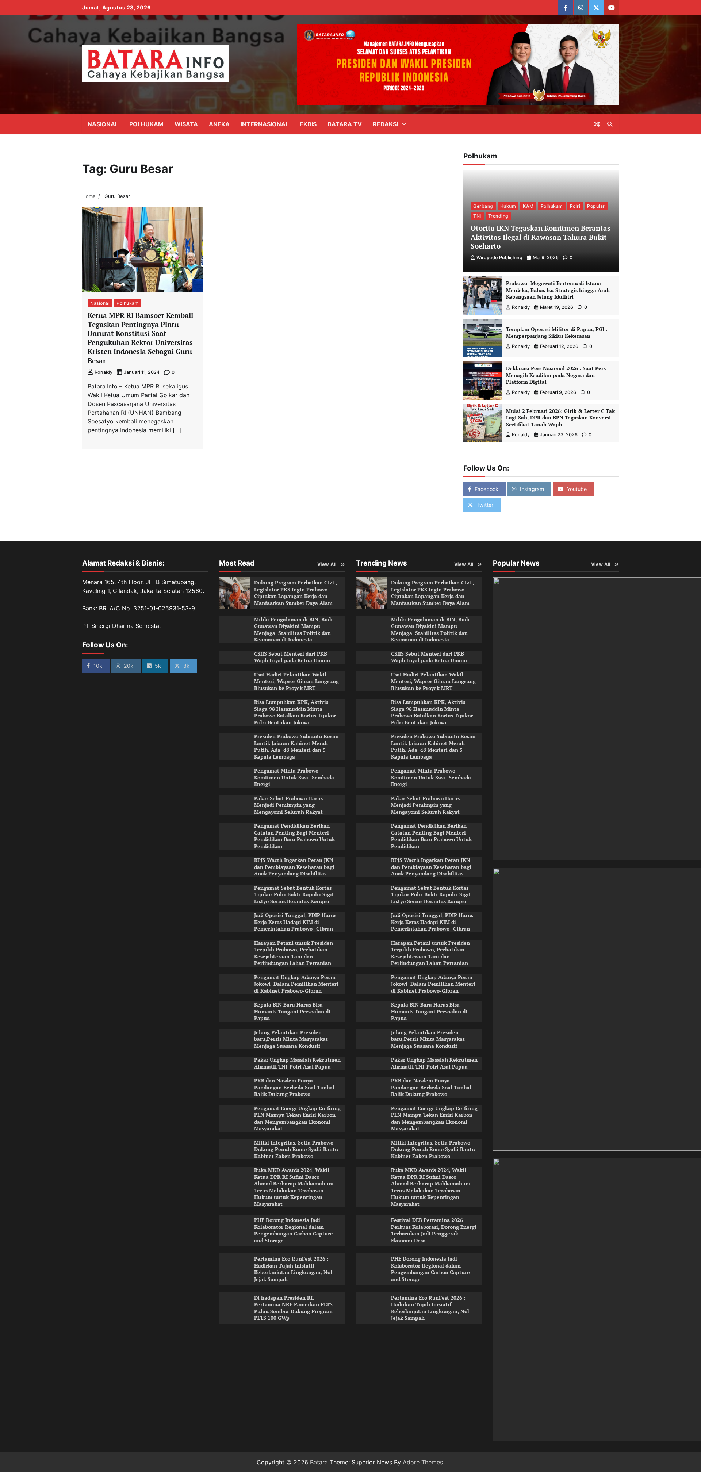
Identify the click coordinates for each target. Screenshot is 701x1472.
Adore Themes (423, 1462)
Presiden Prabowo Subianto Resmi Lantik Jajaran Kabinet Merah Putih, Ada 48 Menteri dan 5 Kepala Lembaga (296, 746)
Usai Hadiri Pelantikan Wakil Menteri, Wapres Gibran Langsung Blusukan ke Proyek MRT (296, 681)
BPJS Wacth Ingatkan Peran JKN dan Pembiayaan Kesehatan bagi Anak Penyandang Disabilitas (294, 866)
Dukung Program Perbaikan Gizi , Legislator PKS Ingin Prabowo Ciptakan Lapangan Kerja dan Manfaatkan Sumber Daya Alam (295, 592)
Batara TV (344, 124)
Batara (319, 1462)
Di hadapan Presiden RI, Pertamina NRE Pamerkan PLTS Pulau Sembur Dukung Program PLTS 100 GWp (293, 1308)
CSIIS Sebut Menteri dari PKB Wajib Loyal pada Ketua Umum (292, 657)
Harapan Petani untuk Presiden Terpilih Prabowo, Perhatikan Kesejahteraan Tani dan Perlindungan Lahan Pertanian (293, 953)
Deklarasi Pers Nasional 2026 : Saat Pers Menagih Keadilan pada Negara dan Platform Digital (556, 375)
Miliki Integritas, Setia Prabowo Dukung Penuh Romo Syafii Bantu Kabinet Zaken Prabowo (296, 1149)
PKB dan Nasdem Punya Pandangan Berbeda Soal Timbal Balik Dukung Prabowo (294, 1087)
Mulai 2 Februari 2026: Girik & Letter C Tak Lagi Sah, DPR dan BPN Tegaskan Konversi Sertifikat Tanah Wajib (560, 417)
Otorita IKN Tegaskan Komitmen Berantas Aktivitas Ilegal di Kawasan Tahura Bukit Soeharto (540, 237)
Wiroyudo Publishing (499, 257)
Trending (498, 216)
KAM (528, 205)
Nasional (103, 124)
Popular (596, 205)
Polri (575, 205)
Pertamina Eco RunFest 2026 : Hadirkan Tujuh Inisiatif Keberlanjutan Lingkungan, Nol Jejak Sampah (293, 1269)
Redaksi (385, 124)
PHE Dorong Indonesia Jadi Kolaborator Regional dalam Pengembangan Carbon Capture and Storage (293, 1230)
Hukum (508, 205)
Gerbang (483, 205)
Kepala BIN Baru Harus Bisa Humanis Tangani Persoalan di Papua (292, 1011)
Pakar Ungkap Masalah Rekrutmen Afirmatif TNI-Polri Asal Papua (297, 1063)
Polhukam (146, 124)
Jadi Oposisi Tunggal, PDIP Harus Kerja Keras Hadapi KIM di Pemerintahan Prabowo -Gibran (295, 922)
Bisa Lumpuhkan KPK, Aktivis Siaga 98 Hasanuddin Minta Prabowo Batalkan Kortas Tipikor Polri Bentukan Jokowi (295, 712)
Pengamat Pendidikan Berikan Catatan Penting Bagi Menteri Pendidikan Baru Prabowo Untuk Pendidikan (294, 836)
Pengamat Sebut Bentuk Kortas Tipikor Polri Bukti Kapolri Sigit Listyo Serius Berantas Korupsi (294, 894)
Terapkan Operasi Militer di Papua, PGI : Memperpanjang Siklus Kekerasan (557, 333)
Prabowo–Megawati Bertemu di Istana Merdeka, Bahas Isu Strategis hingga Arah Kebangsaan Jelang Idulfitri (558, 290)
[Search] (609, 124)
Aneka (219, 124)
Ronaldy (103, 372)
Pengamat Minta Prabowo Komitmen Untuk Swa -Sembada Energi (294, 777)
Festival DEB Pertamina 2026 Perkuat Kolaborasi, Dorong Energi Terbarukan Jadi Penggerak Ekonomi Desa (433, 1230)
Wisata (186, 124)
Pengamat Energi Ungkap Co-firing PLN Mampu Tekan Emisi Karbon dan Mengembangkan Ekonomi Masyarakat (297, 1118)
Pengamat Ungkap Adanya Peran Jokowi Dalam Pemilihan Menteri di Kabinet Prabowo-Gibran (296, 984)
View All (327, 564)
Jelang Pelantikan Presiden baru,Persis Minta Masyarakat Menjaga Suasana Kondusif (291, 1039)
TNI (477, 216)
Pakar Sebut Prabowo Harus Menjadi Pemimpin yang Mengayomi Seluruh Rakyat (288, 805)
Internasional (265, 124)
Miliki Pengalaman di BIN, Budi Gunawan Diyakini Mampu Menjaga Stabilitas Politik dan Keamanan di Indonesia (293, 629)
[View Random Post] (596, 124)
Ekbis (308, 124)
